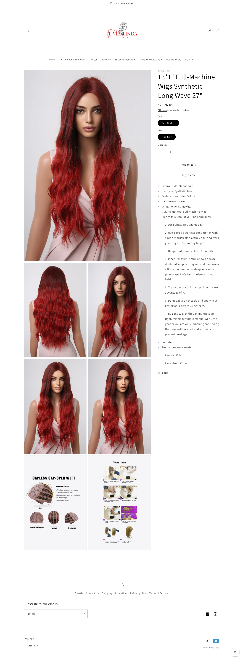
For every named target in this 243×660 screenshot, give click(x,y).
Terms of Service (158, 593)
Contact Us (92, 593)
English (31, 645)
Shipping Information (114, 593)
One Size (167, 136)
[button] (27, 30)
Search (79, 593)
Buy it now (189, 174)
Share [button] (165, 372)
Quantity (162, 144)
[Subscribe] (84, 614)
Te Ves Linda (214, 648)
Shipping (162, 110)
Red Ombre (168, 122)
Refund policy (138, 593)
